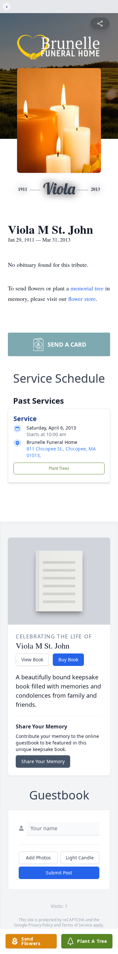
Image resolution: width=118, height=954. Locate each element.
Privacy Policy (40, 925)
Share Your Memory (43, 761)
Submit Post (59, 873)
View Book (32, 659)
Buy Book (68, 659)
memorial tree (87, 288)
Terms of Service (77, 925)
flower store (82, 299)
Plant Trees (59, 468)
